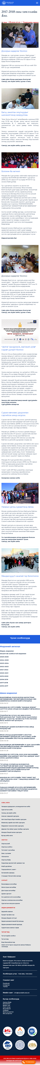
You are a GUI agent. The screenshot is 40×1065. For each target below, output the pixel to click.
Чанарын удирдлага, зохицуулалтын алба (15, 806)
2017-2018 (4, 683)
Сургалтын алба (7, 809)
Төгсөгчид (5, 939)
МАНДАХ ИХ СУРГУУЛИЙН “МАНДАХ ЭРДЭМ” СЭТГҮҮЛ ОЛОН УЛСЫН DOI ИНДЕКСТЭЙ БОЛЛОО (20, 708)
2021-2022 (4, 670)
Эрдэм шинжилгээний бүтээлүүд (12, 921)
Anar (5, 22)
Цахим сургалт (6, 894)
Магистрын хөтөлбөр (8, 887)
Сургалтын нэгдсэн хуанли (10, 903)
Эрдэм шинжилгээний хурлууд (11, 924)
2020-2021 (4, 673)
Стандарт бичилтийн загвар (11, 876)
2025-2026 (4, 657)
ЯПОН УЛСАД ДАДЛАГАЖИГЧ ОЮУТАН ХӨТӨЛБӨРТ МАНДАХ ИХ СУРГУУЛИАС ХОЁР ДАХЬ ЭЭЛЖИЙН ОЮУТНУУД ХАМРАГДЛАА (18, 736)
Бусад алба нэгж (7, 835)
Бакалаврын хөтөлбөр (9, 884)
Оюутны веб (5, 843)
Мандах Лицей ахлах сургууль (11, 832)
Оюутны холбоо (6, 847)
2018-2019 (4, 679)
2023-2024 (4, 663)
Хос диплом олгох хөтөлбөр (11, 897)
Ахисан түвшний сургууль (10, 816)
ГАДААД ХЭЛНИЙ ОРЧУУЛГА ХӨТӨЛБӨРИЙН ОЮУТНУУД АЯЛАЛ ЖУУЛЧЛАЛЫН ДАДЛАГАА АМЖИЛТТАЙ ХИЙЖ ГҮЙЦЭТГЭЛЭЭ (18, 789)
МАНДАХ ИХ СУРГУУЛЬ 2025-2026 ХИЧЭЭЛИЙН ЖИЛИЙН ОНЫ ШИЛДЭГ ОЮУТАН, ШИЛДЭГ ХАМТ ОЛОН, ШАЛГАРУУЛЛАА (20, 756)
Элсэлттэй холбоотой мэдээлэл (13, 653)
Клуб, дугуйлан (6, 866)
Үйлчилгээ (5, 856)
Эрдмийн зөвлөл (7, 911)
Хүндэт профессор (7, 914)
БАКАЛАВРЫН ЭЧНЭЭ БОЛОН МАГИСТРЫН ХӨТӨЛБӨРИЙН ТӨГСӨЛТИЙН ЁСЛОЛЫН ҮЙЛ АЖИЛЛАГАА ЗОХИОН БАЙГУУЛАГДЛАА (18, 699)
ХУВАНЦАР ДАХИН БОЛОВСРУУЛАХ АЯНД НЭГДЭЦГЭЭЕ (17, 727)
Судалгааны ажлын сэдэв (10, 927)
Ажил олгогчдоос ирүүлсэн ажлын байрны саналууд (16, 945)
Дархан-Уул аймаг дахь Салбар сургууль (15, 829)
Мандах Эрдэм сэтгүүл (9, 918)
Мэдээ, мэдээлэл (7, 651)
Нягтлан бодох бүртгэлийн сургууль (13, 819)
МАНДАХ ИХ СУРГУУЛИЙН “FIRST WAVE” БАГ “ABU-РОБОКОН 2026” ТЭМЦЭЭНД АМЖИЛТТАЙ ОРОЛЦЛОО (19, 779)
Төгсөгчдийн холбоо (8, 935)
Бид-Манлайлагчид (8, 942)
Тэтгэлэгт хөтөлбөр (8, 850)
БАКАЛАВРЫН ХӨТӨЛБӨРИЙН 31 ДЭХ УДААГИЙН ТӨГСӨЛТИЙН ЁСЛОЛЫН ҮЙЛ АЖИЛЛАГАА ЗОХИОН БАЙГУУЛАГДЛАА (20, 746)
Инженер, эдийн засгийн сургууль (13, 822)
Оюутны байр (6, 860)
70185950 (30, 1062)
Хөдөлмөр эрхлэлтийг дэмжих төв (13, 863)
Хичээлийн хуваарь (7, 872)
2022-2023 (4, 666)
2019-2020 (4, 676)
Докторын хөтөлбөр (8, 890)
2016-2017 (4, 686)
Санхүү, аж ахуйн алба (8, 813)
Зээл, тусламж (6, 853)
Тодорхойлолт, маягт (8, 869)
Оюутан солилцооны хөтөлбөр (12, 900)
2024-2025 (4, 660)
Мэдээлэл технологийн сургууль (12, 826)
